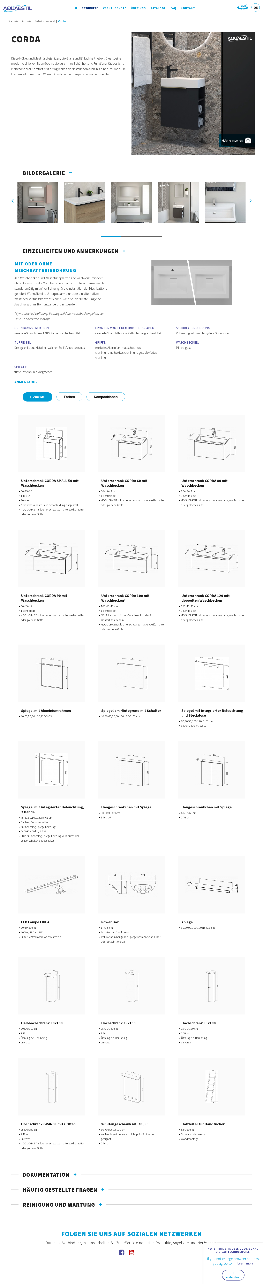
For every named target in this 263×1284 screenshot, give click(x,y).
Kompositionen (106, 396)
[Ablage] (211, 884)
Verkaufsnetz (114, 8)
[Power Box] (131, 884)
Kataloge (158, 8)
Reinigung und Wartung (59, 1204)
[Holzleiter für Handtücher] (211, 1086)
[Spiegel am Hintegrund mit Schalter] (131, 673)
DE (256, 8)
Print (48, 471)
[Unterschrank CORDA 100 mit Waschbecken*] (131, 558)
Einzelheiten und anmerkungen (71, 250)
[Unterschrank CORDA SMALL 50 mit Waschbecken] (51, 443)
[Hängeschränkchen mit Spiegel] (131, 769)
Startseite (13, 21)
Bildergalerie (44, 172)
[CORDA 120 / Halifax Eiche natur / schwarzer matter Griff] (84, 202)
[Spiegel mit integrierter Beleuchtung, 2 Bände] (51, 769)
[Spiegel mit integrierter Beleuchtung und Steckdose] (212, 673)
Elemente (37, 397)
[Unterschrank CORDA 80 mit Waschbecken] (211, 443)
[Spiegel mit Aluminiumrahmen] (51, 673)
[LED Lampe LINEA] (51, 884)
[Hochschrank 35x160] (131, 985)
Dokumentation (46, 1174)
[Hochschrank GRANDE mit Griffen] (51, 1086)
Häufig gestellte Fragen (60, 1189)
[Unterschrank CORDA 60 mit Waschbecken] (132, 443)
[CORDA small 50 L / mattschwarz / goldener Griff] (193, 93)
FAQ (173, 8)
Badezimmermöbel (45, 21)
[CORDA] (225, 202)
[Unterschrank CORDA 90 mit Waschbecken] (51, 558)
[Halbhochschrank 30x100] (51, 985)
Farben (69, 396)
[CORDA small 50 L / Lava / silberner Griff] (178, 202)
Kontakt (188, 8)
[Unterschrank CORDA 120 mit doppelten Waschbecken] (211, 558)
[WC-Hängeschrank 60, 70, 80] (131, 1086)
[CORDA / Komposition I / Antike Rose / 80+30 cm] (37, 202)
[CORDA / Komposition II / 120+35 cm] (131, 202)
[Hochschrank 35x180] (211, 985)
